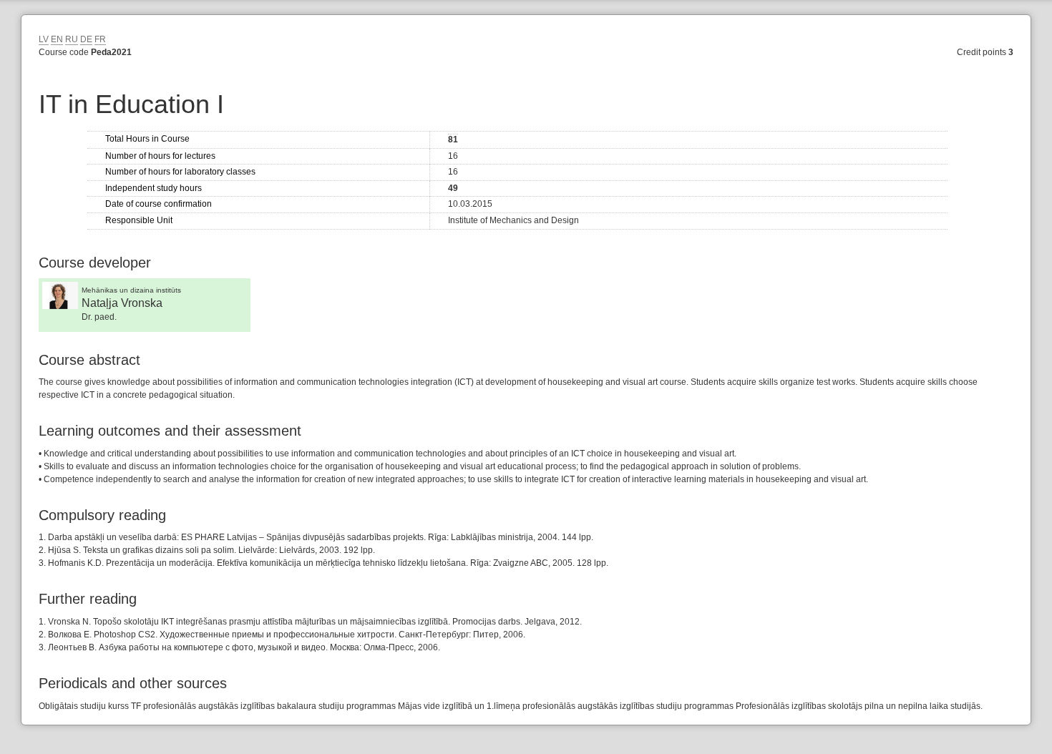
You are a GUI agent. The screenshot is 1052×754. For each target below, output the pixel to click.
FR (100, 39)
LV (44, 39)
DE (86, 39)
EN (57, 39)
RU (71, 39)
